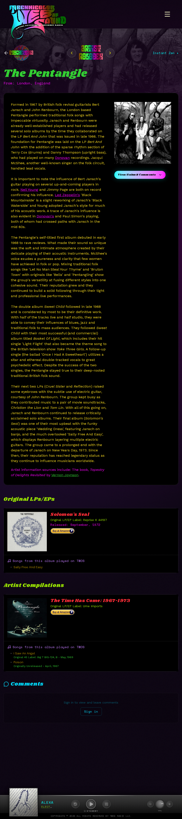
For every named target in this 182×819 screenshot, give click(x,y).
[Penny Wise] (71, 53)
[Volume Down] (150, 804)
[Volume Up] (169, 804)
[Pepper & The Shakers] (110, 53)
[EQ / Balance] (107, 804)
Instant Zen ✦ (165, 53)
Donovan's (45, 216)
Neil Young (29, 189)
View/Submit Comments (137, 175)
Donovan (62, 158)
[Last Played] (75, 804)
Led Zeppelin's (67, 195)
